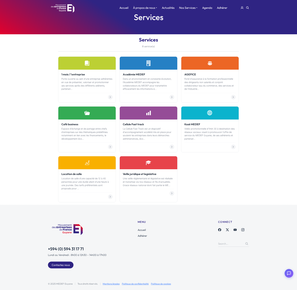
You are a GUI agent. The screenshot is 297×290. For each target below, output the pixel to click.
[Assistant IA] (289, 273)
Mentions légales (111, 283)
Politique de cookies (161, 283)
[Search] (246, 243)
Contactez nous (61, 265)
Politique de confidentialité (135, 283)
